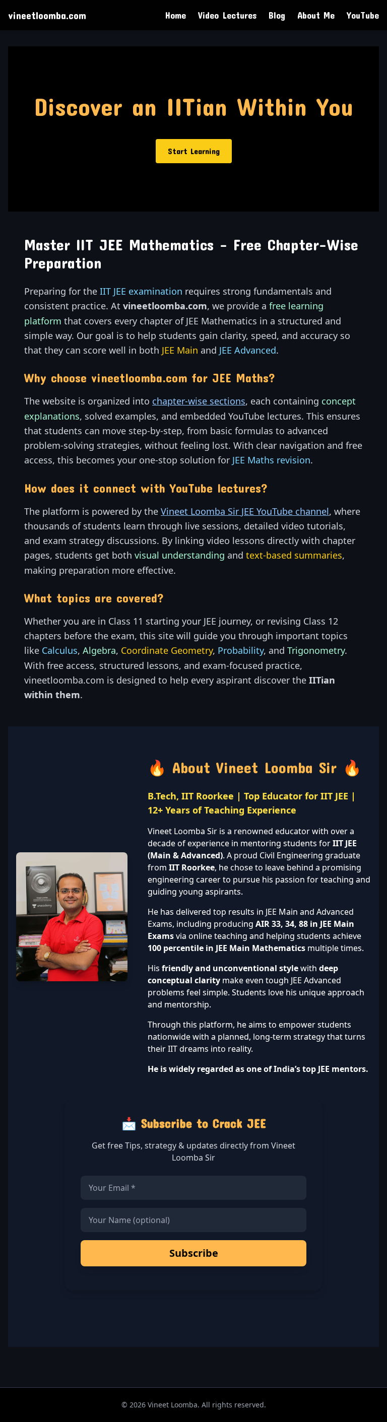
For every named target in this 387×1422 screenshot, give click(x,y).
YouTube (363, 15)
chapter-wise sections (198, 401)
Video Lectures (227, 15)
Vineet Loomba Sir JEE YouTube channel (245, 511)
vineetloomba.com (47, 15)
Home (175, 15)
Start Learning (194, 151)
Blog (277, 15)
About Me (316, 15)
